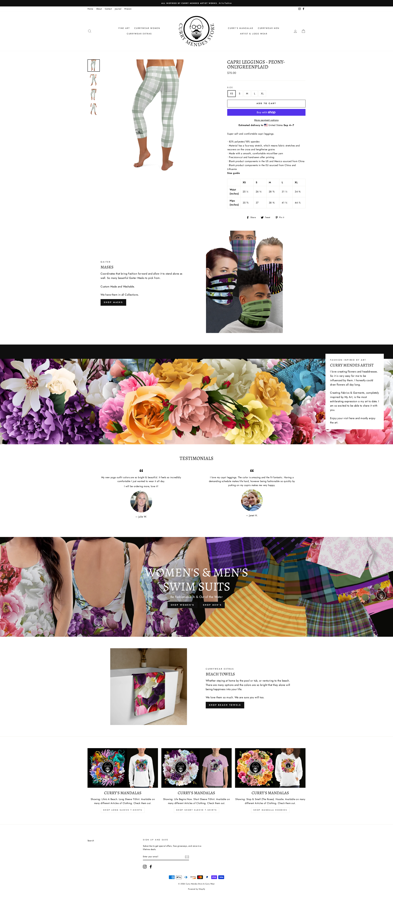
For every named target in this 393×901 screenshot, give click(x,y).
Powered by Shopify (196, 889)
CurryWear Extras (139, 33)
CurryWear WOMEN (147, 28)
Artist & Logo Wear (253, 33)
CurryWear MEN (268, 28)
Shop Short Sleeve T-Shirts (196, 810)
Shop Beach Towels (225, 704)
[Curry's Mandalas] (123, 768)
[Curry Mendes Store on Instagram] (145, 866)
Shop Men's (212, 604)
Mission (127, 8)
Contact (108, 8)
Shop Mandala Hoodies (270, 810)
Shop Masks (113, 302)
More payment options (266, 120)
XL (262, 93)
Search (91, 840)
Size (230, 87)
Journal (118, 8)
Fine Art (124, 28)
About (99, 8)
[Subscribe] (187, 857)
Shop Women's (182, 604)
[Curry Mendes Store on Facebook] (151, 866)
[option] (196, 3)
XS (231, 93)
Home (90, 8)
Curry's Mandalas (240, 28)
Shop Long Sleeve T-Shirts (122, 810)
